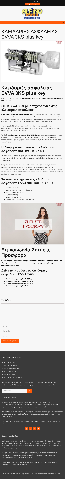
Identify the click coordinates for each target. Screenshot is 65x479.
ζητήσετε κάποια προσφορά (35, 260)
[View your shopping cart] (63, 22)
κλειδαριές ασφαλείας (51, 98)
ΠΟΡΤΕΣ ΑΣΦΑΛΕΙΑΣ (9, 362)
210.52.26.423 (33, 1)
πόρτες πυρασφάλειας (44, 263)
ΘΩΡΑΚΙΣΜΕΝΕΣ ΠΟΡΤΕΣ (10, 368)
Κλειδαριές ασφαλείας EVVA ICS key (19, 279)
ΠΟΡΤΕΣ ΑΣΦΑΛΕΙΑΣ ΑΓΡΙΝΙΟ (12, 378)
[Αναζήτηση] (29, 391)
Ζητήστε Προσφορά (32, 4)
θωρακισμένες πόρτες (26, 263)
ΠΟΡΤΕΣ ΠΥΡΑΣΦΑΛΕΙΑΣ (10, 371)
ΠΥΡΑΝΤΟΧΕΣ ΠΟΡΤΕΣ (9, 374)
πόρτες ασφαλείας (55, 260)
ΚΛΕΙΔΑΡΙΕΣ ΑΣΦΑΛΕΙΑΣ (10, 365)
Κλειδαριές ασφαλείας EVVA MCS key (19, 281)
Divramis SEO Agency (55, 473)
